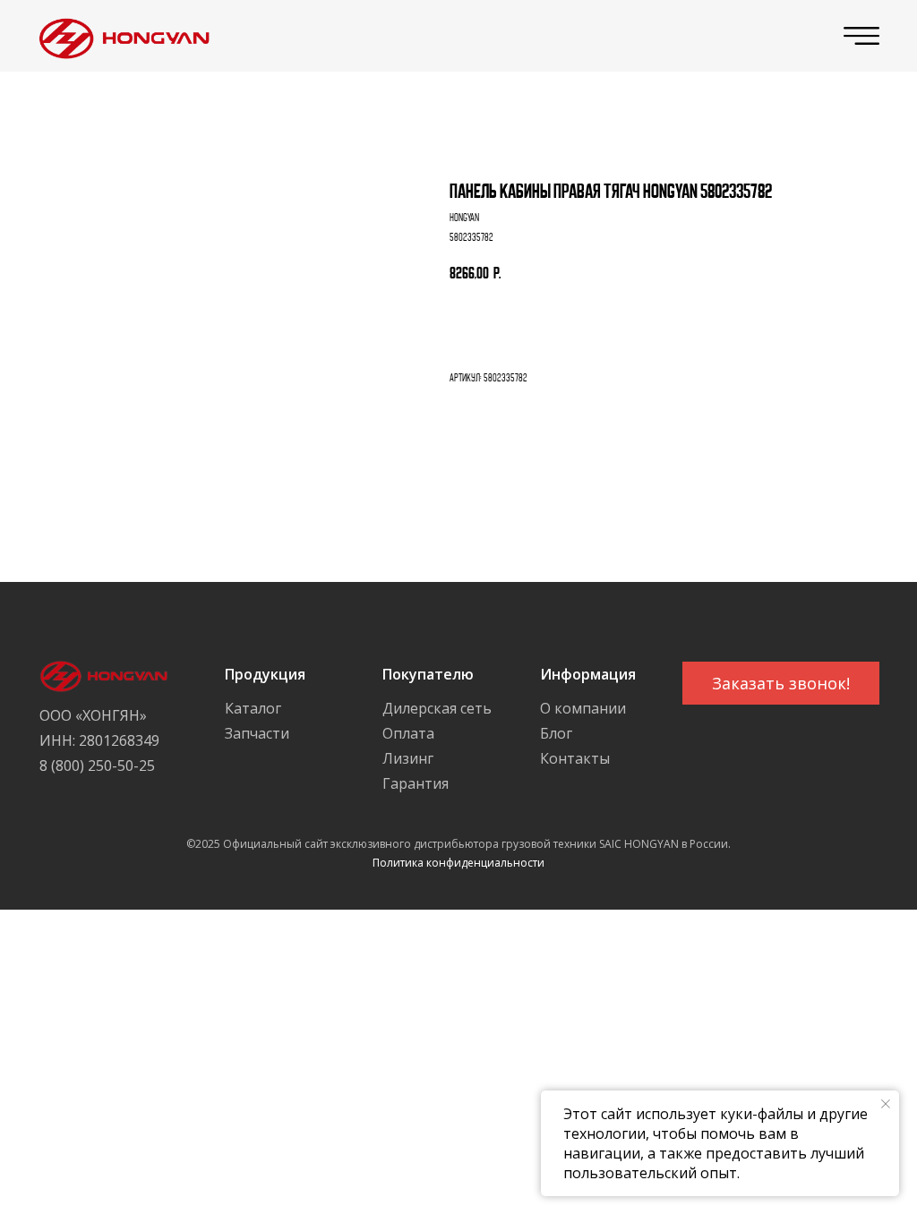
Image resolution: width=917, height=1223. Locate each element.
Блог (556, 733)
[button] (780, 683)
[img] (119, 36)
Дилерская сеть (437, 708)
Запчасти (257, 733)
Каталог (253, 708)
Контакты (575, 758)
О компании (583, 708)
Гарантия (415, 783)
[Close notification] (886, 1104)
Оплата (408, 733)
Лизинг (407, 758)
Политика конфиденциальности (458, 862)
